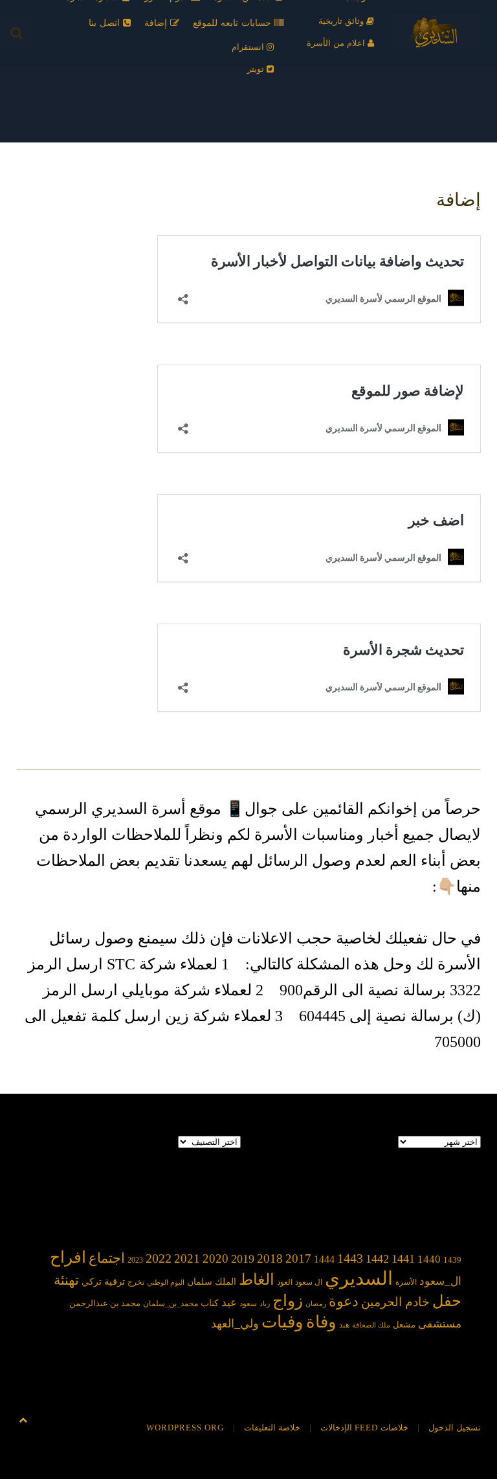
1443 (350, 1258)
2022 (158, 1258)
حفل (446, 1300)
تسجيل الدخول (454, 1427)
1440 (429, 1258)
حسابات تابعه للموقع (233, 23)
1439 (452, 1260)
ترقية (114, 1281)
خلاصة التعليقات (272, 1427)
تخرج (135, 1282)
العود (285, 1282)
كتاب (210, 1303)
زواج (287, 1300)
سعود (248, 1303)
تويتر (257, 69)
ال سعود (308, 1282)
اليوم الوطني (165, 1282)
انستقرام (249, 47)
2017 (298, 1258)
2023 (135, 1260)
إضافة (157, 23)
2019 (242, 1258)
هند (344, 1325)
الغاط (256, 1279)
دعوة (344, 1301)
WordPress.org (185, 1427)
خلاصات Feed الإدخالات (364, 1427)
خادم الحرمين (395, 1302)
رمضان (315, 1303)
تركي (92, 1282)
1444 (324, 1259)
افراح (68, 1257)
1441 (403, 1258)
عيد (229, 1302)
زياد (265, 1303)
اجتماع (107, 1258)
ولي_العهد (235, 1323)
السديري (359, 1278)
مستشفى (439, 1324)
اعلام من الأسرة (337, 43)
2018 (270, 1258)
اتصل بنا (106, 23)
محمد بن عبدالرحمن (104, 1303)
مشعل (404, 1324)
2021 (187, 1258)
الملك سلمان (211, 1281)
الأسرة (406, 1282)
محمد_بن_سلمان (170, 1304)
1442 (377, 1258)
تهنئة (66, 1280)
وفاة (321, 1322)
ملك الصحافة (371, 1325)
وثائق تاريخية (342, 21)
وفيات (282, 1322)
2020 (215, 1258)
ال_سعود (440, 1281)
